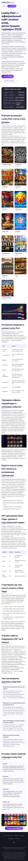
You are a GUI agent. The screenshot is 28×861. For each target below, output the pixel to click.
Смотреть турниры (9, 80)
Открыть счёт (12, 6)
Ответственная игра (8, 838)
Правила (16, 838)
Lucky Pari (7, 2)
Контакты (17, 841)
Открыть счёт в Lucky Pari (14, 831)
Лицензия (22, 838)
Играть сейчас (7, 76)
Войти (4, 6)
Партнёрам (11, 841)
